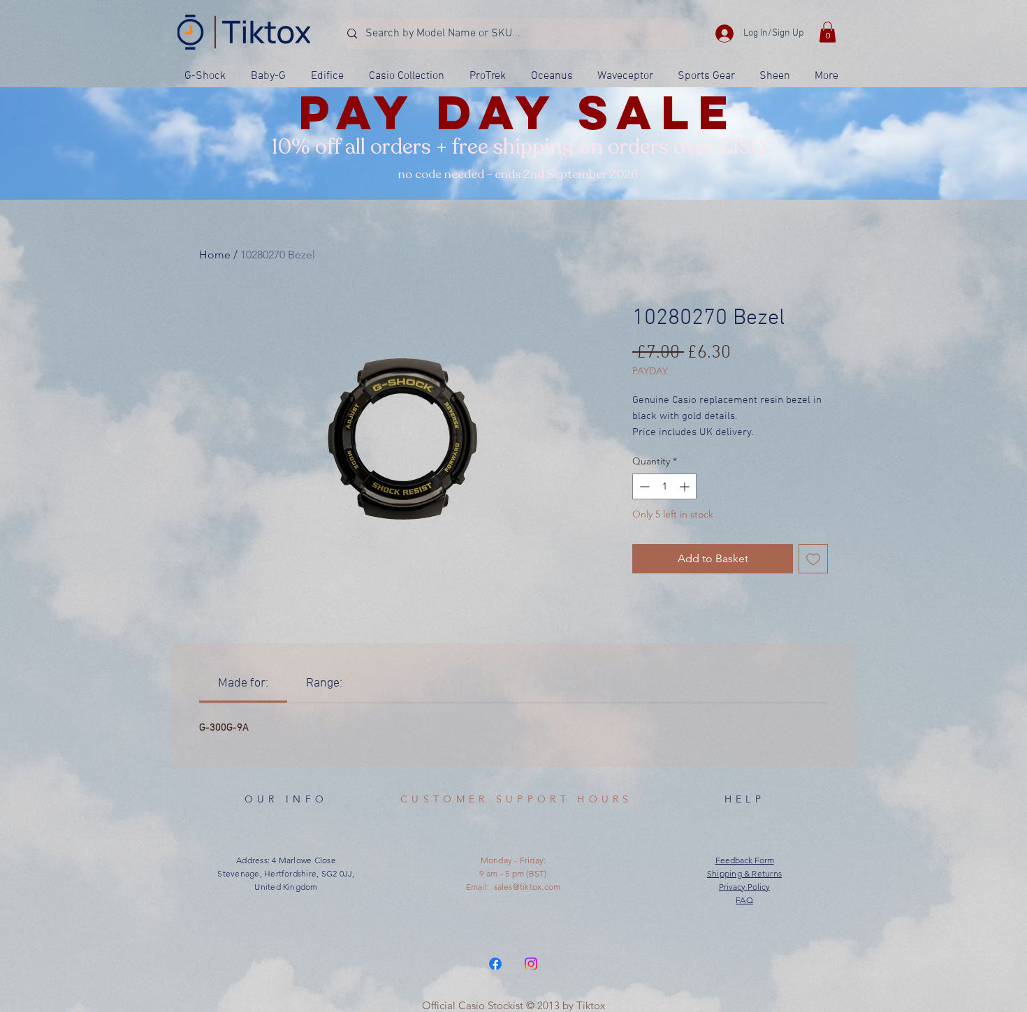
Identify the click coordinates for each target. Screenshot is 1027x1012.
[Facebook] (495, 963)
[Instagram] (531, 963)
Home (215, 254)
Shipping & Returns (744, 873)
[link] (243, 683)
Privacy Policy (744, 886)
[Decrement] (643, 486)
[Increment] (685, 486)
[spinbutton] (664, 486)
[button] (827, 32)
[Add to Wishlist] (813, 558)
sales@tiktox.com (527, 886)
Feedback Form (744, 860)
